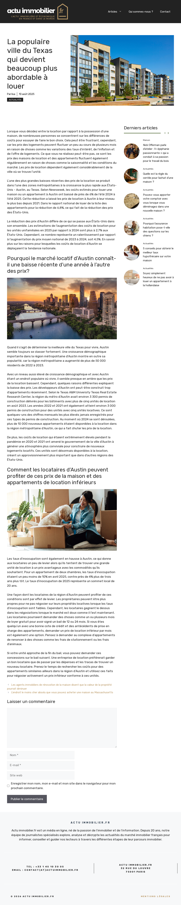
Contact (165, 11)
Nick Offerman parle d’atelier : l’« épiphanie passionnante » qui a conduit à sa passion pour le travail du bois (156, 153)
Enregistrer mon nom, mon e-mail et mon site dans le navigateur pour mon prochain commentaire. (63, 786)
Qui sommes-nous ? (141, 11)
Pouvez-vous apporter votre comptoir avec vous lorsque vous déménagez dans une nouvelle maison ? (156, 202)
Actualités (15, 99)
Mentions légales (155, 896)
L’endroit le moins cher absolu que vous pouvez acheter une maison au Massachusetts (62, 692)
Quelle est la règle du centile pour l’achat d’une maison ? (158, 177)
